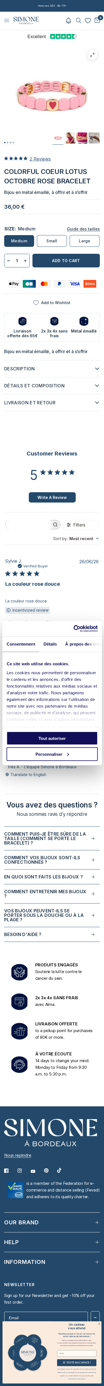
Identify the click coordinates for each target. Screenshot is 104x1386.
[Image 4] (13, 142)
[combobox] (76, 538)
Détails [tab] (50, 644)
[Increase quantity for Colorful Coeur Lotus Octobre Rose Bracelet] (25, 260)
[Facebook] (10, 1171)
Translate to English (28, 774)
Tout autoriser (52, 738)
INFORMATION (24, 1262)
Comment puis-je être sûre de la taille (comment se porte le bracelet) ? (45, 838)
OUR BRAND (21, 1222)
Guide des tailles (83, 229)
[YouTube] (37, 1171)
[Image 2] (7, 142)
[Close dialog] (99, 1323)
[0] (96, 20)
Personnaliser (48, 754)
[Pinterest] (50, 1171)
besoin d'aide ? (23, 934)
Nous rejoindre (17, 1155)
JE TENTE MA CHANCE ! (77, 1362)
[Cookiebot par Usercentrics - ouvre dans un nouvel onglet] (74, 628)
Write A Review (52, 497)
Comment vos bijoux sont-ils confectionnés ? (42, 860)
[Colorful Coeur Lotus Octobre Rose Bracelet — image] (58, 138)
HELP (11, 1242)
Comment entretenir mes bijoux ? (45, 894)
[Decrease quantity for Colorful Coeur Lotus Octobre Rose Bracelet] (8, 260)
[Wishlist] (88, 20)
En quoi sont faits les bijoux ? (43, 877)
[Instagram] (23, 1171)
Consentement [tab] (20, 644)
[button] (68, 20)
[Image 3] (10, 142)
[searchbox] (28, 524)
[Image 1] (5, 142)
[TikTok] (63, 1170)
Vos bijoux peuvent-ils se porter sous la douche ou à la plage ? (44, 915)
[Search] (78, 20)
